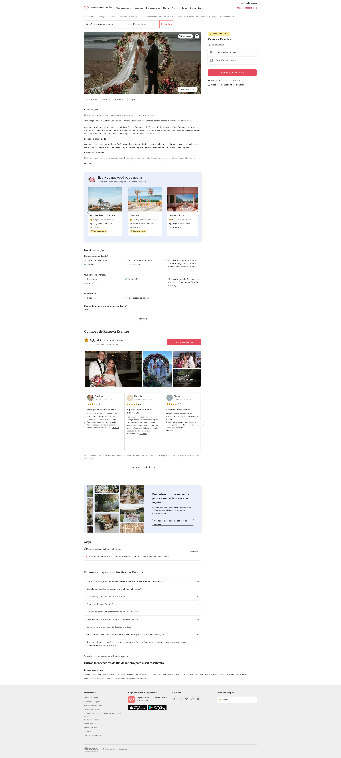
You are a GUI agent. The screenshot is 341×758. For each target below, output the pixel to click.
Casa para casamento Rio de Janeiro (157, 16)
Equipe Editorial (90, 727)
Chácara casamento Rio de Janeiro (133, 674)
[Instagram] (192, 698)
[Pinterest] (186, 698)
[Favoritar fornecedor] (197, 36)
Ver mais (143, 318)
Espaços (139, 8)
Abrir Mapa (193, 551)
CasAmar (134, 215)
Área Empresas (250, 3)
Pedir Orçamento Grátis (232, 72)
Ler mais (88, 163)
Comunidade (196, 8)
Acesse (240, 8)
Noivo (175, 8)
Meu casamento (124, 8)
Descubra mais (187, 89)
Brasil (225, 699)
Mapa (132, 99)
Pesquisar (166, 24)
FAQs (104, 99)
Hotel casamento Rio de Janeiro (166, 674)
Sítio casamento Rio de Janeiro (97, 678)
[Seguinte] (198, 212)
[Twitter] (180, 698)
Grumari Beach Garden (102, 215)
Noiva (166, 8)
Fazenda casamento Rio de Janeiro (99, 674)
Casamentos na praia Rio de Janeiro (130, 678)
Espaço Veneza (120, 656)
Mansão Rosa (176, 215)
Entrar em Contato (92, 698)
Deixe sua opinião (184, 342)
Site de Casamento (92, 735)
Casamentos (90, 16)
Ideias (184, 8)
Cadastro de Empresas (93, 720)
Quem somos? (90, 724)
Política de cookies (92, 709)
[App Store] (137, 710)
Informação (91, 99)
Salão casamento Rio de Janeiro (234, 674)
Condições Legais (92, 701)
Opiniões (118, 99)
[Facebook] (174, 698)
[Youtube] (198, 698)
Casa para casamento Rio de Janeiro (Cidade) (196, 16)
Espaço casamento (107, 16)
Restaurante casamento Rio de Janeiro (200, 674)
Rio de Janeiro (218, 44)
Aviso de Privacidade (93, 705)
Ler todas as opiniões (141, 467)
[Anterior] (88, 212)
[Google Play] (157, 710)
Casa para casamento (128, 16)
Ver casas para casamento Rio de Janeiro (170, 522)
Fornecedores (153, 8)
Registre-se (251, 8)
